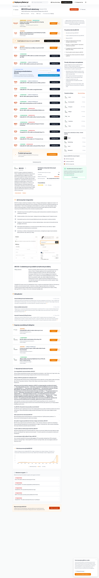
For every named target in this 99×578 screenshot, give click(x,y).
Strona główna (15, 6)
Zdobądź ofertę (55, 55)
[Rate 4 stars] (42, 185)
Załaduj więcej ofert (37, 162)
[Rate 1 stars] (38, 185)
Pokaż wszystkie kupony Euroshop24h (27, 341)
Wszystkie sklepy (56, 2)
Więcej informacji (80, 571)
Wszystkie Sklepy (81, 93)
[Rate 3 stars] (41, 185)
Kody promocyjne (23, 6)
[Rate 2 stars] (39, 185)
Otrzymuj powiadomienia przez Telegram (49, 75)
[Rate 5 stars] (43, 185)
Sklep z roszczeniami (54, 508)
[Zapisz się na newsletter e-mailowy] (58, 70)
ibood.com (21, 170)
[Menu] (85, 2)
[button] (55, 23)
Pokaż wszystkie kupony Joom (26, 331)
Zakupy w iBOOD (74, 9)
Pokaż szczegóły (23, 26)
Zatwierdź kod (53, 154)
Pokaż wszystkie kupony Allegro (26, 361)
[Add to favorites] (25, 168)
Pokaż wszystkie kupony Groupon (26, 351)
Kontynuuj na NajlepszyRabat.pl (83, 574)
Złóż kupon (75, 177)
